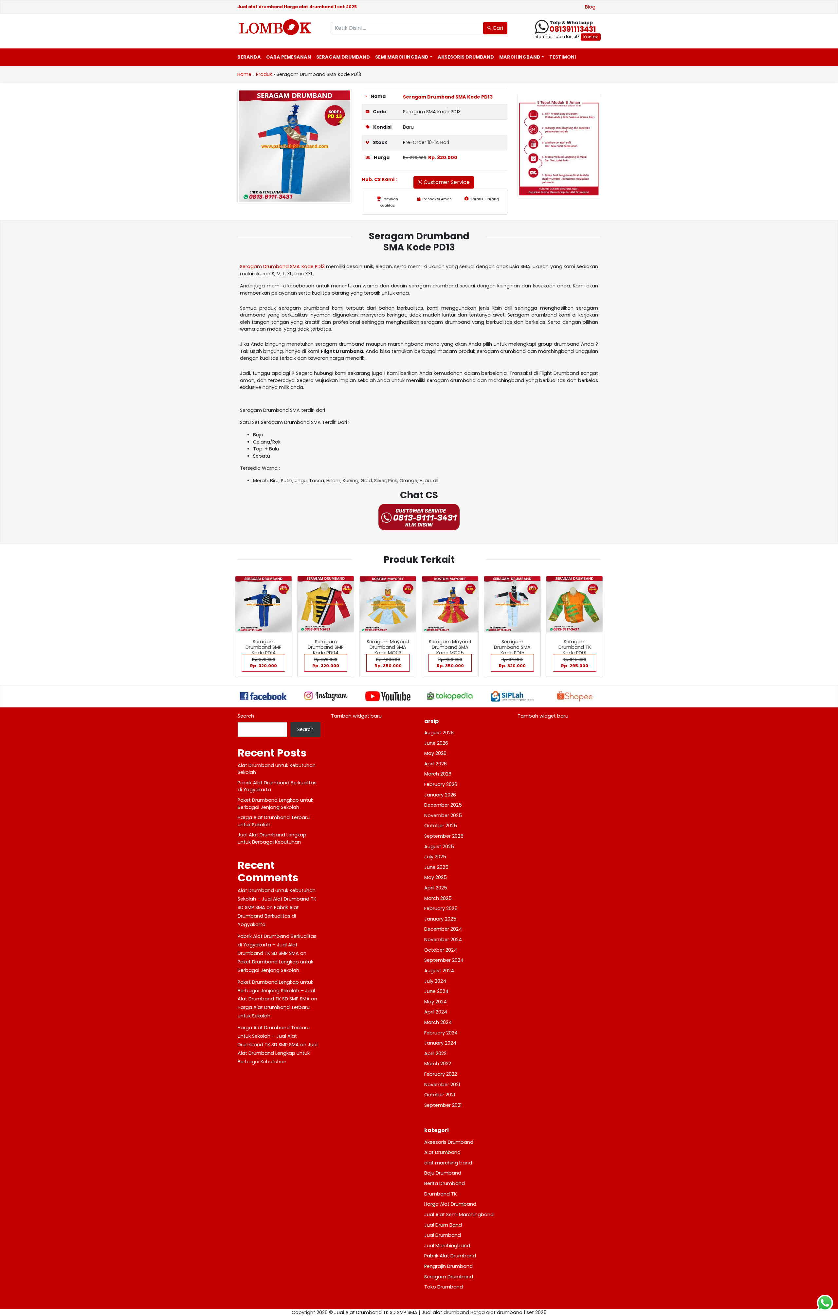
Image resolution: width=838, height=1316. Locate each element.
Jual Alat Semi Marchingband (459, 1214)
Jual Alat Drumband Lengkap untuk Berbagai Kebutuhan (272, 838)
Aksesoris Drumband (466, 57)
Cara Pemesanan (288, 57)
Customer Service (446, 182)
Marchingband (519, 57)
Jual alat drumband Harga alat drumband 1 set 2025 (297, 6)
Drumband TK (440, 1194)
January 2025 (440, 919)
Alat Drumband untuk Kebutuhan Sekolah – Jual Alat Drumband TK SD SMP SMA (277, 899)
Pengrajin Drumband (448, 1266)
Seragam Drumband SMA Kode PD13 (448, 97)
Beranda (249, 57)
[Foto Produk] (294, 145)
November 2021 (442, 1084)
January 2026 (440, 795)
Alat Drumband (442, 1152)
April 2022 (435, 1053)
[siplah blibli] (512, 696)
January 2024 (440, 1043)
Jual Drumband (442, 1235)
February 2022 (440, 1074)
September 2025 (444, 836)
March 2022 (437, 1063)
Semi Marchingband (401, 57)
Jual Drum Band (443, 1225)
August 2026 (439, 732)
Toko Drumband (443, 1287)
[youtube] (388, 696)
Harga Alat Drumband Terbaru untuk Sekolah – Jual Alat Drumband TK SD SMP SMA (274, 1036)
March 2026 (437, 774)
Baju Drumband (442, 1173)
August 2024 (439, 970)
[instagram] (326, 696)
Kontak (590, 37)
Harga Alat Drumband (450, 1204)
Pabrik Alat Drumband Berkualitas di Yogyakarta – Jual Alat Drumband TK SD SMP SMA (277, 945)
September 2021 (443, 1105)
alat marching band (448, 1163)
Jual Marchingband (447, 1245)
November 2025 (443, 815)
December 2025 (443, 805)
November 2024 (443, 939)
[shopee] (574, 696)
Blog (590, 7)
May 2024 (435, 1001)
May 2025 (435, 877)
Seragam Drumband (343, 57)
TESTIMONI (562, 57)
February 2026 (440, 784)
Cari (497, 28)
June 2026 (436, 743)
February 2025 (441, 908)
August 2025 (439, 846)
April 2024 (435, 1012)
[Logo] (279, 27)
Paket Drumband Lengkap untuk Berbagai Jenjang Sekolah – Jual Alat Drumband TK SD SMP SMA (276, 990)
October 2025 (440, 825)
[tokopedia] (450, 696)
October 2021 (439, 1094)
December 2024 (443, 929)
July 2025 (435, 856)
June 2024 (436, 991)
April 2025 (435, 888)
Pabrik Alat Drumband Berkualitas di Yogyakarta (268, 916)
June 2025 (436, 867)
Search (246, 716)
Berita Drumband (444, 1183)
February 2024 (441, 1033)
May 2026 (435, 753)
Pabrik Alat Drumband (450, 1255)
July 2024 (435, 981)
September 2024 (444, 960)
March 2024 (438, 1022)
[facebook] (263, 696)
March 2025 (438, 898)
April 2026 (435, 763)
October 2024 (440, 950)
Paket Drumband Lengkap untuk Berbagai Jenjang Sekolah (275, 804)
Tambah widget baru (356, 716)
